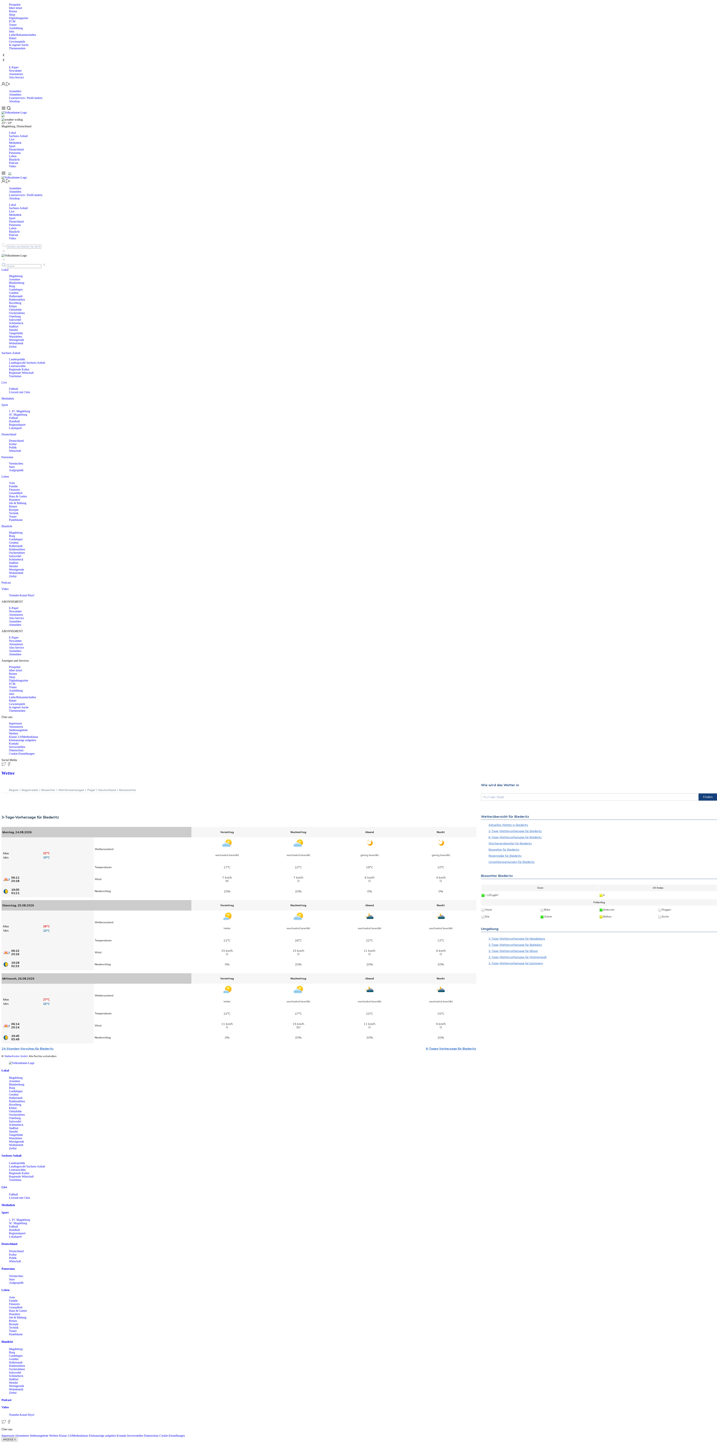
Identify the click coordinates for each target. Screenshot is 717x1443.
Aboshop (14, 101)
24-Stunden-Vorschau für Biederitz (28, 1048)
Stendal (13, 329)
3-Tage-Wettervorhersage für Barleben (515, 944)
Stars (12, 466)
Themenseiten (17, 48)
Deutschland (16, 149)
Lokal (12, 132)
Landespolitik (17, 359)
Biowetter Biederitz (497, 876)
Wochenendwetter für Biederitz (510, 843)
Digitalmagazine (18, 18)
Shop (12, 14)
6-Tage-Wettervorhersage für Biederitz (515, 837)
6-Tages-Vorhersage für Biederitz (451, 1048)
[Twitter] (4, 765)
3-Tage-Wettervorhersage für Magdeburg (516, 938)
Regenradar (30, 790)
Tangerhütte (16, 333)
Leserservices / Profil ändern (25, 98)
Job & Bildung (17, 503)
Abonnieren (16, 74)
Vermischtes (16, 463)
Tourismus (15, 376)
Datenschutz (16, 750)
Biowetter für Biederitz (503, 849)
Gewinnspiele (17, 41)
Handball (14, 421)
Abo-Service (16, 77)
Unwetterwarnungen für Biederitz (511, 861)
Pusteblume (16, 519)
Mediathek (15, 142)
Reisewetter (127, 790)
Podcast (13, 162)
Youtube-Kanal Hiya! (21, 595)
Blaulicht (14, 159)
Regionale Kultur (19, 369)
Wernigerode (16, 339)
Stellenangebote (18, 730)
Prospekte (15, 4)
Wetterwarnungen (71, 790)
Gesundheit (15, 493)
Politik (13, 447)
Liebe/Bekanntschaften (22, 34)
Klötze (13, 306)
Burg (12, 286)
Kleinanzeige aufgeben (22, 740)
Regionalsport (17, 424)
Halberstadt (15, 296)
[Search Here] (9, 109)
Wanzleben (15, 336)
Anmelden (15, 91)
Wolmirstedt (16, 343)
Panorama (15, 152)
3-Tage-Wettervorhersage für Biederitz (515, 831)
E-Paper (13, 67)
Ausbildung (16, 28)
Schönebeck (16, 323)
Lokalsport (15, 428)
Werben (13, 733)
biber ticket (15, 8)
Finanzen (14, 489)
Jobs (11, 31)
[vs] (21, 1063)
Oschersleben (17, 313)
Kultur (13, 444)
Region (13, 790)
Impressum (15, 723)
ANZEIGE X (9, 1439)
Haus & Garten (18, 496)
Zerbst (12, 346)
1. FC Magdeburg (19, 411)
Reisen (13, 11)
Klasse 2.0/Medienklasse (23, 736)
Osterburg (15, 316)
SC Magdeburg (18, 414)
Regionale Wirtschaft (21, 372)
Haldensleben (17, 299)
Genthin (13, 292)
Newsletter (15, 70)
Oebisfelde (15, 309)
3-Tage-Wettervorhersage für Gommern (515, 963)
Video (12, 166)
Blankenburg (16, 282)
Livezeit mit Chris (19, 392)
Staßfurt (13, 326)
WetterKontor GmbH (16, 1056)
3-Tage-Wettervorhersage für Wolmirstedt (517, 957)
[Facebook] (9, 765)
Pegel (91, 790)
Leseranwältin (17, 366)
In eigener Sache (19, 44)
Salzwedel (15, 319)
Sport (12, 146)
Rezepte (13, 509)
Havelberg (15, 303)
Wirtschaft (15, 450)
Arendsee (14, 279)
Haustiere (14, 499)
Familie (13, 486)
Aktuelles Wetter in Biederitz (508, 825)
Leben (12, 156)
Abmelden (15, 94)
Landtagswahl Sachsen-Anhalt (27, 362)
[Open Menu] (4, 109)
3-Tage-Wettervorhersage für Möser (513, 951)
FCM (12, 21)
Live (11, 139)
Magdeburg (16, 276)
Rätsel (12, 38)
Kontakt (13, 743)
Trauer (13, 24)
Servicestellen (17, 746)
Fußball (13, 388)
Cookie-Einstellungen (22, 753)
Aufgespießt (16, 470)
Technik (13, 513)
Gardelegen (16, 289)
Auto (12, 482)
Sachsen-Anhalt (18, 136)
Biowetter (48, 790)
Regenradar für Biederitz (505, 855)
